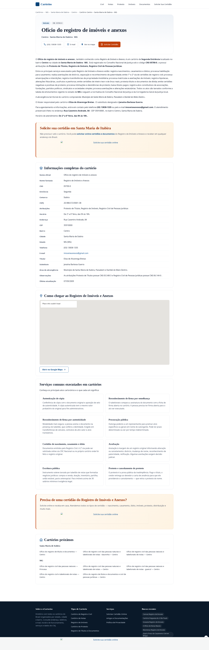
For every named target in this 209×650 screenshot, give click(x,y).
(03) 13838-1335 (54, 44)
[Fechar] (206, 637)
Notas (110, 4)
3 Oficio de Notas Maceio (152, 626)
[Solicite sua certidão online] (104, 146)
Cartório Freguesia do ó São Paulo (155, 618)
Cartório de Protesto (79, 626)
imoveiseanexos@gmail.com (76, 253)
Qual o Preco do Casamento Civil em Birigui (156, 635)
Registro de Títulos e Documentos (85, 630)
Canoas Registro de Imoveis (153, 614)
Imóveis (131, 4)
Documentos (144, 4)
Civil (102, 4)
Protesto (120, 4)
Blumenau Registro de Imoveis (154, 630)
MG (47, 12)
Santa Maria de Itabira (60, 12)
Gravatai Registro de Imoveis (153, 622)
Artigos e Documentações (117, 618)
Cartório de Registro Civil (81, 614)
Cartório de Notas (78, 618)
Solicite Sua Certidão (163, 4)
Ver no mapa (89, 44)
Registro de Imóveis (79, 622)
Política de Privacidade (115, 622)
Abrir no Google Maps (52, 369)
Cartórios (46, 4)
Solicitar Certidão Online (116, 614)
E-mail (72, 44)
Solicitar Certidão (111, 44)
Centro (74, 12)
